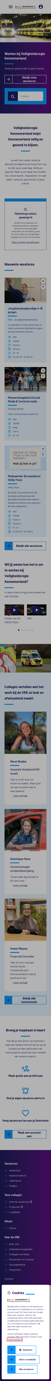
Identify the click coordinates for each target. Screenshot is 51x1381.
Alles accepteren (26, 1369)
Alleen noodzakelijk (27, 1359)
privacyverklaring (14, 1339)
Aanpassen (25, 1350)
